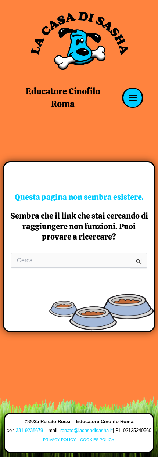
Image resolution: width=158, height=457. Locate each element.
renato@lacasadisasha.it (86, 430)
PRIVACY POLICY (59, 440)
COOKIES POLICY (97, 440)
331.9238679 (29, 430)
